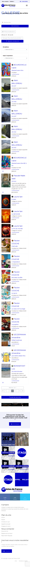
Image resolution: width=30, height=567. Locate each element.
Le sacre (14, 293)
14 (19, 391)
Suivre (15, 494)
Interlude (15, 246)
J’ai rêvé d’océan (17, 371)
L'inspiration (16, 262)
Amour (14, 181)
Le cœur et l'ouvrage (18, 309)
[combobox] (15, 22)
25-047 (14, 86)
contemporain (15, 74)
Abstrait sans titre (17, 70)
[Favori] (2, 76)
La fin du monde (17, 228)
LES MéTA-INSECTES (18, 356)
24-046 (14, 101)
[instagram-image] (8, 439)
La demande (16, 214)
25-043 (14, 147)
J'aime (5, 494)
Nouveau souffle (17, 277)
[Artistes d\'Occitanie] (8, 5)
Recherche (15, 26)
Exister (14, 199)
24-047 (14, 116)
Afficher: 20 (12, 387)
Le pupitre (15, 324)
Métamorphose (17, 340)
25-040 (14, 132)
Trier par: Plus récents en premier (11, 38)
